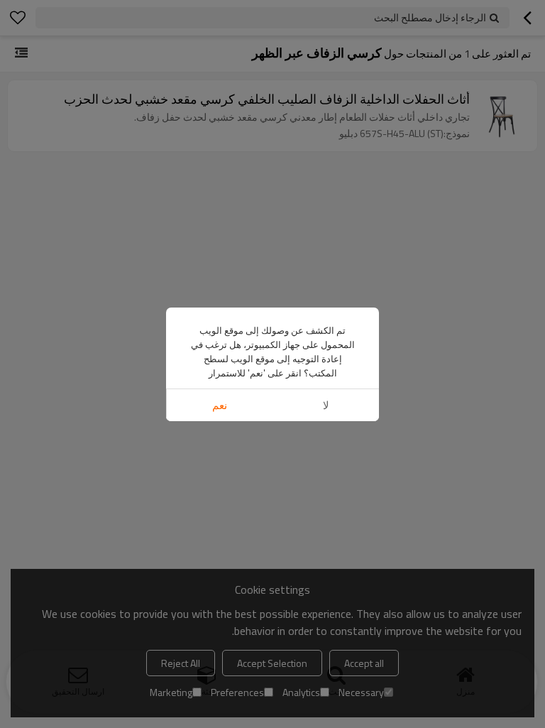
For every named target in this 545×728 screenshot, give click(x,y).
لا (326, 405)
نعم (219, 405)
